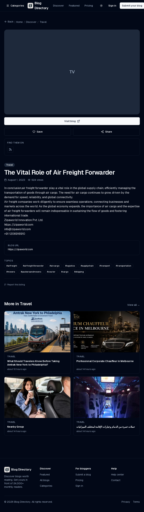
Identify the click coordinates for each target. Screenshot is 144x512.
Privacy (126, 501)
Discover (58, 5)
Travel (43, 22)
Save (40, 131)
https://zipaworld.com (20, 249)
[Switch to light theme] (101, 5)
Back (11, 21)
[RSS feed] (10, 149)
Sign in (112, 5)
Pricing (88, 5)
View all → (133, 304)
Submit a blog (83, 474)
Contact (115, 480)
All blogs (45, 480)
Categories (46, 485)
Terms (136, 501)
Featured (74, 5)
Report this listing (16, 284)
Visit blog (70, 121)
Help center (117, 474)
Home (19, 22)
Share (108, 131)
